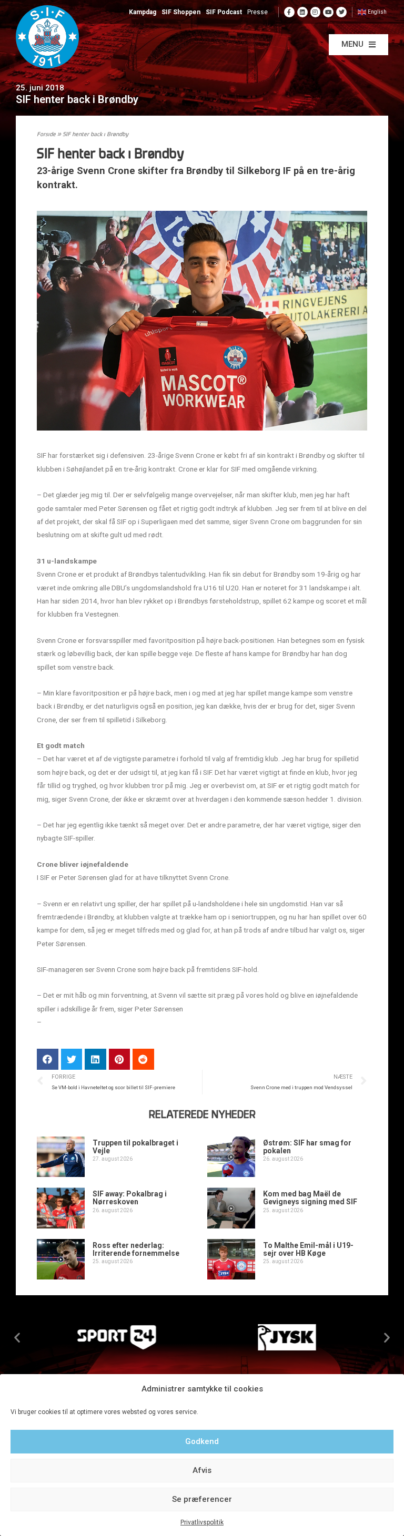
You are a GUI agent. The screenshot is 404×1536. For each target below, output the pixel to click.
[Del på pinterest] (119, 1059)
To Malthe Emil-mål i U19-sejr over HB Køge (308, 1249)
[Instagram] (315, 12)
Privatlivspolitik (202, 1522)
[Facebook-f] (289, 12)
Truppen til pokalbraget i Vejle (135, 1147)
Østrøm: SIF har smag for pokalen (307, 1147)
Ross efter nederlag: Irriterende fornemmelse (136, 1249)
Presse (257, 12)
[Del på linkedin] (95, 1059)
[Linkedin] (302, 12)
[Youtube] (328, 12)
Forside (46, 135)
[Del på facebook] (47, 1059)
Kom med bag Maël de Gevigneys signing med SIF (310, 1198)
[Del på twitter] (72, 1059)
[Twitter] (341, 12)
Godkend (202, 1441)
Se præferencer (202, 1499)
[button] (358, 44)
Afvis (202, 1470)
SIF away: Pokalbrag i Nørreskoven (130, 1198)
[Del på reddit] (143, 1059)
